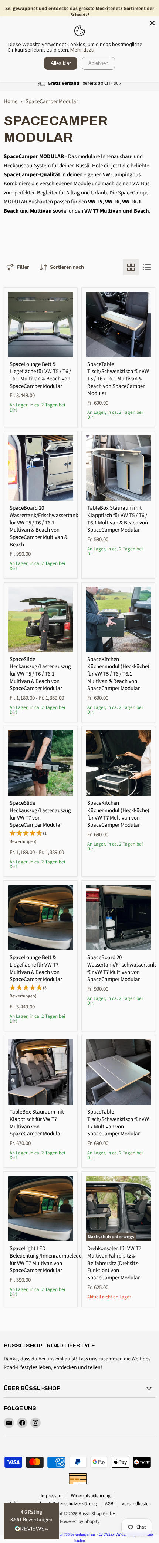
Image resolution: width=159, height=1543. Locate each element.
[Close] (152, 23)
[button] (31, 1521)
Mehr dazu (82, 49)
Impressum (52, 1496)
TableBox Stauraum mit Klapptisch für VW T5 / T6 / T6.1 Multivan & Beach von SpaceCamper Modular (117, 519)
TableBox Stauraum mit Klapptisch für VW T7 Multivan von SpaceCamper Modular (37, 1123)
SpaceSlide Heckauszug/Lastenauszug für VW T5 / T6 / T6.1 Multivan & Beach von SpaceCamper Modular (40, 674)
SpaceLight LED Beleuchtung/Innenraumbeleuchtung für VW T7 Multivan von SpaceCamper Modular (52, 1259)
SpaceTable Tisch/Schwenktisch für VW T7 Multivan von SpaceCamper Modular (118, 1123)
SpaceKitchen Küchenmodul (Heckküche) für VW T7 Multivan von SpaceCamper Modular (118, 814)
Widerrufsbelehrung (91, 1496)
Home (10, 101)
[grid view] (131, 267)
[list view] (147, 267)
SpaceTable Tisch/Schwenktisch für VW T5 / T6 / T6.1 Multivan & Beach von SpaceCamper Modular (118, 379)
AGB (109, 1503)
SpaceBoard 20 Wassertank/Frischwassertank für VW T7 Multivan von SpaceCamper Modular (121, 968)
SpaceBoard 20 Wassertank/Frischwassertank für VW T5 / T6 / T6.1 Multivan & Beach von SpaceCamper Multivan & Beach (44, 526)
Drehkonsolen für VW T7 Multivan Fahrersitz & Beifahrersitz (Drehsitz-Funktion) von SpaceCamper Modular (114, 1263)
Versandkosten (136, 1503)
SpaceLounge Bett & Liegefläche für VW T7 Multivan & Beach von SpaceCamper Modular (36, 968)
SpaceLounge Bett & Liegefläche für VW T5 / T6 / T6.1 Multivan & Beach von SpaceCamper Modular (40, 375)
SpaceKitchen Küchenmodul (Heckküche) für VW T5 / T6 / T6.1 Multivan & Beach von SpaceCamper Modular (118, 674)
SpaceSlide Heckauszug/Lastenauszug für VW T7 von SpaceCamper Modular (40, 814)
